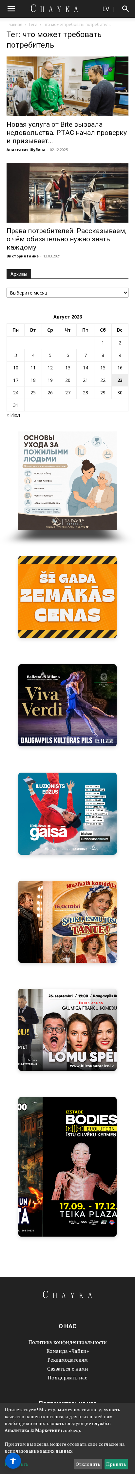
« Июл (13, 415)
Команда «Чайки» (68, 1351)
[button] (11, 9)
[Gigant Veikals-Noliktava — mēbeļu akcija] (67, 597)
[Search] (126, 9)
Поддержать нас (67, 1377)
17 (15, 380)
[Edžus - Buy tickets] (67, 814)
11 (33, 367)
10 (15, 367)
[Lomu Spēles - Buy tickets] (67, 1030)
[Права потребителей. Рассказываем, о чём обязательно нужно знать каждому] (67, 193)
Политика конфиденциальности (68, 1342)
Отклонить (88, 1464)
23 (120, 380)
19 (50, 380)
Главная (14, 24)
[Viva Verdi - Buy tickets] (67, 705)
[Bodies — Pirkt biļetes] (67, 1167)
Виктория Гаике (23, 255)
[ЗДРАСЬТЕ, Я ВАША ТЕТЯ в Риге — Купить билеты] (67, 922)
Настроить (17, 1464)
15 (103, 367)
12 (50, 367)
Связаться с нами (67, 1368)
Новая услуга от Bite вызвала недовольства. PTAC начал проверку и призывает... (67, 133)
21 (85, 380)
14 (85, 367)
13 (67, 367)
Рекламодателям (68, 1359)
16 (120, 367)
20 (67, 380)
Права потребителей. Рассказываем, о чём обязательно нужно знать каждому (66, 239)
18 (33, 380)
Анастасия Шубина (26, 149)
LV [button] (105, 8)
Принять (116, 1464)
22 (103, 380)
